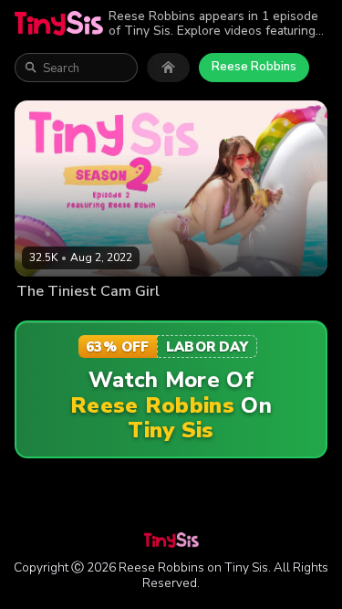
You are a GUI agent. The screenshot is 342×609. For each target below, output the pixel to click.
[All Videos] (168, 67)
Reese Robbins (254, 66)
